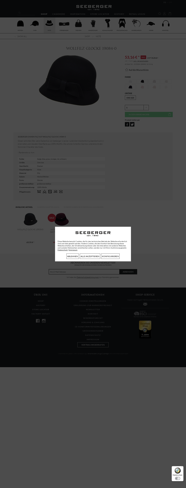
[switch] (177, 478)
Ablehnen (72, 256)
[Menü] (181, 467)
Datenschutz (63, 250)
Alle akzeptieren (90, 256)
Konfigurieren (110, 256)
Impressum (73, 250)
